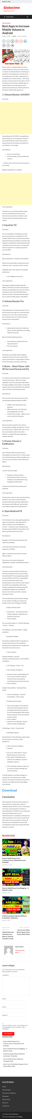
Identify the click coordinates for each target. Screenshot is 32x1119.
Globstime (12, 7)
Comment (6, 975)
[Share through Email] (12, 45)
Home (4, 1086)
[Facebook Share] (4, 41)
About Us (5, 1102)
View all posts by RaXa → (20, 951)
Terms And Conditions (9, 1093)
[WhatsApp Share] (8, 41)
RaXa (14, 36)
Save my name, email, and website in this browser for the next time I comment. (15, 1027)
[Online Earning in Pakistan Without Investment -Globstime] (16, 905)
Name (4, 999)
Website (5, 1015)
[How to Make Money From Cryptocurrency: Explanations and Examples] (16, 848)
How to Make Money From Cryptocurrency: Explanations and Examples (14, 860)
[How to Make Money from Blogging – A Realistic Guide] (16, 878)
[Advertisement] (16, 118)
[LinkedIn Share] (25, 41)
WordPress (12, 1116)
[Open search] (27, 17)
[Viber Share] (8, 45)
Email (4, 1007)
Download (9, 790)
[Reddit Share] (21, 41)
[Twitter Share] (12, 41)
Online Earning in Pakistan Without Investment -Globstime (14, 917)
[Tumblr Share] (4, 45)
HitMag (20, 1116)
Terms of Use (6, 1099)
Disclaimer (5, 1096)
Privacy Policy (6, 1090)
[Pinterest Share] (16, 41)
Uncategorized (6, 23)
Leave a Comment (22, 36)
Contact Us (5, 1106)
